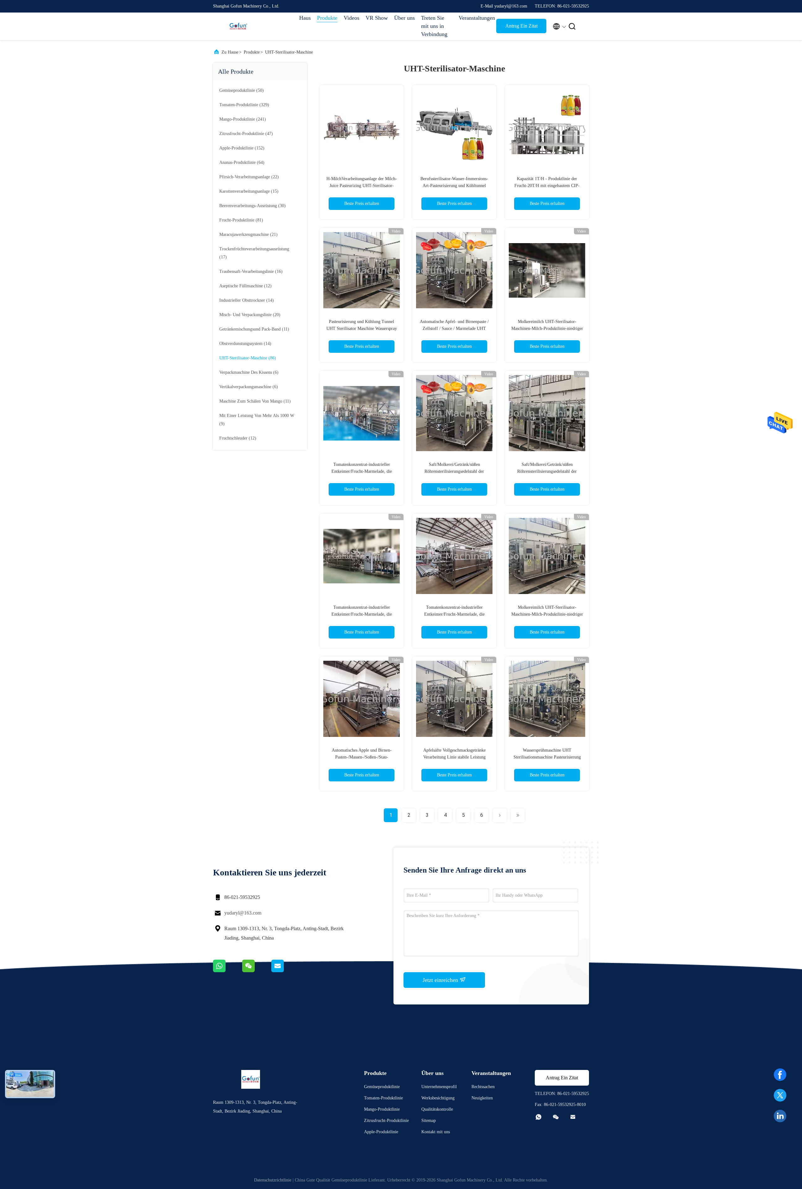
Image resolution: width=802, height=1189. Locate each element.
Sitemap (428, 1120)
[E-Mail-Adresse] (285, 970)
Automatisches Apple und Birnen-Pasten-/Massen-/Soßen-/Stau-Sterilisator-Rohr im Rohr (362, 757)
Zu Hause (229, 52)
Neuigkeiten (482, 1098)
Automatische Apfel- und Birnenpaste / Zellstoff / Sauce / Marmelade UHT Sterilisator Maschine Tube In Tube (454, 328)
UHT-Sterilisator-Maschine (289, 52)
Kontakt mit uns (435, 1131)
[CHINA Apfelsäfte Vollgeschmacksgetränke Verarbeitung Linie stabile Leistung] (454, 698)
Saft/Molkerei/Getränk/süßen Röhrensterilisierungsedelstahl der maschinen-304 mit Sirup (454, 471)
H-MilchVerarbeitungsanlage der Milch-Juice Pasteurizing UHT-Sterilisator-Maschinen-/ (361, 185)
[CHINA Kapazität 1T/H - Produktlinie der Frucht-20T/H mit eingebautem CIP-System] (547, 127)
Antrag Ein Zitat (521, 26)
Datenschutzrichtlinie (272, 1180)
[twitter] (780, 1095)
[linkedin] (780, 1116)
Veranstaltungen (474, 18)
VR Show (377, 18)
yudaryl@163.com (242, 912)
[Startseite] (238, 26)
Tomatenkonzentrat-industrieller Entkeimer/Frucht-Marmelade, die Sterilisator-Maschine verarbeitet (361, 471)
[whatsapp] (227, 970)
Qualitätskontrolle (437, 1109)
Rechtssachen (483, 1086)
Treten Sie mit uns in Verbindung (434, 26)
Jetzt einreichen (441, 980)
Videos (351, 18)
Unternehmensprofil (439, 1086)
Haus (305, 18)
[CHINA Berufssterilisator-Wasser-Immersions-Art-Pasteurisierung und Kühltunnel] (454, 127)
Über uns (404, 18)
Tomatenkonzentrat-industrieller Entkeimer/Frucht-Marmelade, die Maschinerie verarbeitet (361, 614)
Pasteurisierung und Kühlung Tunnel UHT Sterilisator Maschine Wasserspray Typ (361, 328)
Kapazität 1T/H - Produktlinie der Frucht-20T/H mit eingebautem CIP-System (547, 185)
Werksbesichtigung (438, 1098)
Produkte (327, 18)
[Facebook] (780, 1074)
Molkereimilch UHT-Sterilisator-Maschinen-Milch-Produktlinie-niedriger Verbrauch (547, 328)
